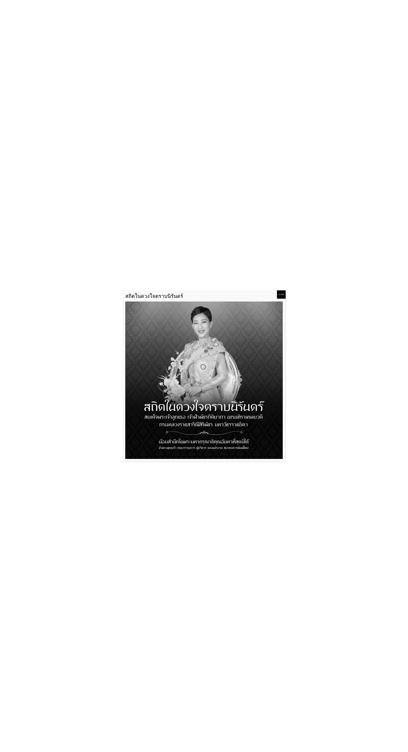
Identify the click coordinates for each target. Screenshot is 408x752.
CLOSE (281, 294)
